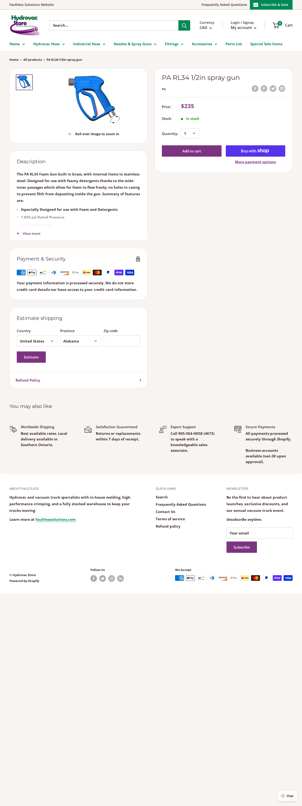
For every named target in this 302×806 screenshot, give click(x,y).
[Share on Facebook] (255, 88)
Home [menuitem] (14, 43)
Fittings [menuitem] (171, 43)
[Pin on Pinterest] (264, 88)
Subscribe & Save (274, 4)
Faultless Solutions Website (31, 4)
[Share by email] (282, 88)
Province (67, 330)
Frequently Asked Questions (224, 4)
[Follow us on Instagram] (111, 578)
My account (242, 27)
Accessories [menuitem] (202, 43)
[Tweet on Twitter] (273, 88)
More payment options (255, 161)
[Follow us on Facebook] (93, 578)
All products (32, 59)
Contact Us (165, 511)
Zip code (111, 330)
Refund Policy (28, 380)
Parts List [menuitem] (234, 43)
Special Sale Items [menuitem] (266, 43)
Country (24, 330)
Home (14, 59)
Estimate (31, 357)
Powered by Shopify (24, 581)
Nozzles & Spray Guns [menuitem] (132, 43)
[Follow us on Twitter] (102, 578)
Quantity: (170, 133)
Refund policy (168, 526)
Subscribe (242, 547)
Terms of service (170, 519)
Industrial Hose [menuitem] (86, 43)
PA (164, 89)
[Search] (184, 25)
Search (162, 497)
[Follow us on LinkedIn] (120, 578)
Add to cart (191, 150)
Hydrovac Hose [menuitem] (46, 43)
